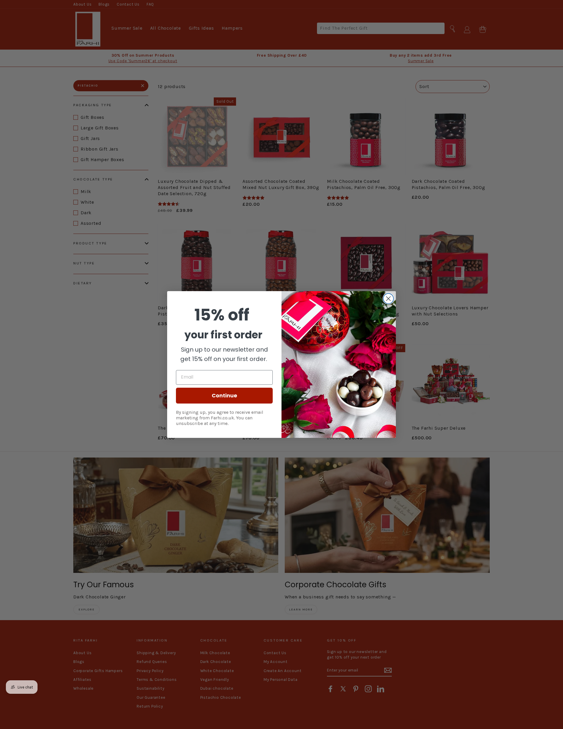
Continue (224, 395)
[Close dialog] (388, 298)
